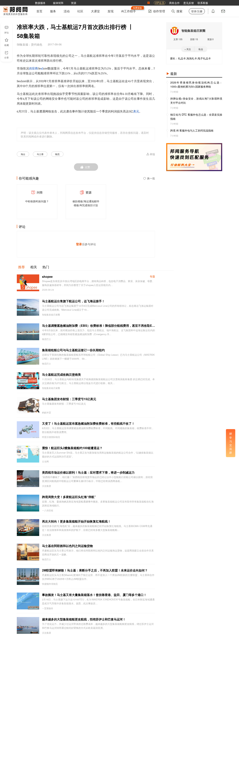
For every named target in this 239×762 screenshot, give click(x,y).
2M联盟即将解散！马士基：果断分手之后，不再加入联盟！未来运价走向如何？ (95, 570)
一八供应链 (47, 510)
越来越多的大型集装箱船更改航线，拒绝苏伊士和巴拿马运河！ (84, 619)
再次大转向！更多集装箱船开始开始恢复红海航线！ (76, 521)
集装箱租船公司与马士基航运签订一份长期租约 (73, 350)
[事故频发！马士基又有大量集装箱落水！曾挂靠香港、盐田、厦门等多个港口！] (28, 601)
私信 (200, 49)
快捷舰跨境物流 (50, 584)
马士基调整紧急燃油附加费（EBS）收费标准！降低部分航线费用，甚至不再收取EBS (98, 325)
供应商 (33, 68)
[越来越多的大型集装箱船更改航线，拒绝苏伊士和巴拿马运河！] (28, 625)
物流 (57, 154)
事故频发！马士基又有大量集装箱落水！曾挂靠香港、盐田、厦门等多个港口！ (94, 595)
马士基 (40, 154)
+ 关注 (187, 49)
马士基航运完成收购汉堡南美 (61, 374)
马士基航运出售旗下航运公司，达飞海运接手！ (73, 301)
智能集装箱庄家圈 (51, 314)
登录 (79, 244)
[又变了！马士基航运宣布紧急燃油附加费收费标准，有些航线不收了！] (28, 429)
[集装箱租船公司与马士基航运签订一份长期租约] (28, 356)
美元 (136, 111)
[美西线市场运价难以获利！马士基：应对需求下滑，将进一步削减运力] (28, 478)
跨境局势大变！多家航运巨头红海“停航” (69, 497)
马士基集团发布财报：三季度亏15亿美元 (69, 399)
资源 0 (210, 39)
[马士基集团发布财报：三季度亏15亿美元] (28, 405)
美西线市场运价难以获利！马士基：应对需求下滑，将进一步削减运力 (88, 472)
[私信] (223, 11)
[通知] (213, 11)
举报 (152, 154)
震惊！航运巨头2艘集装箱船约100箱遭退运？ (72, 448)
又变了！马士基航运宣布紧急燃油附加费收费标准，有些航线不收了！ (88, 423)
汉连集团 (46, 486)
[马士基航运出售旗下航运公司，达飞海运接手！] (28, 307)
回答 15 (194, 39)
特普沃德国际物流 (51, 437)
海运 (23, 154)
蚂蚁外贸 (46, 412)
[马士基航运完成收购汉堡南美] (28, 380)
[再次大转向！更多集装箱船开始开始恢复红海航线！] (28, 527)
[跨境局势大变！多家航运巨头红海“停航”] (28, 503)
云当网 (45, 461)
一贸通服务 (47, 608)
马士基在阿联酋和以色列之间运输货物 (67, 546)
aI (42, 68)
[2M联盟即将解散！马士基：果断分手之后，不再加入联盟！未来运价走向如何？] (28, 576)
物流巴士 (46, 339)
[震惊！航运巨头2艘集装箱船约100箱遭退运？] (28, 454)
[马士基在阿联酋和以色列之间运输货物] (28, 552)
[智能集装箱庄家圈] (174, 30)
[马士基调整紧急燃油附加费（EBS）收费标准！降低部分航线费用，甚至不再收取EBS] (28, 331)
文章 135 (177, 39)
